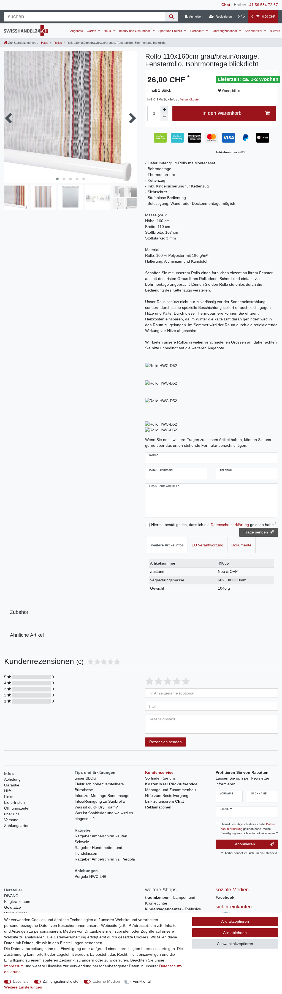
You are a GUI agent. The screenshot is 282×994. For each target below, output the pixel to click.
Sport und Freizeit (170, 30)
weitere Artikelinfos (167, 545)
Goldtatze (12, 907)
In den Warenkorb (222, 113)
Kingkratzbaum (17, 901)
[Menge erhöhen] (164, 109)
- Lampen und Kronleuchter (170, 900)
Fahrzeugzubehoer (225, 30)
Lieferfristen (14, 802)
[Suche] (171, 16)
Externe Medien (106, 981)
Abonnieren (245, 844)
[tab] (167, 545)
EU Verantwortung (207, 545)
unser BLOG (85, 778)
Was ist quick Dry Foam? (96, 807)
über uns (12, 814)
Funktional (141, 981)
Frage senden (255, 532)
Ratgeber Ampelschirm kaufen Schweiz (101, 839)
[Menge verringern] (164, 117)
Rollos (57, 42)
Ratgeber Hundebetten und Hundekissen (98, 850)
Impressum (14, 966)
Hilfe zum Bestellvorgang (166, 795)
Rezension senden (165, 742)
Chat (225, 4)
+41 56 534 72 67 (262, 4)
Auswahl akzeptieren (235, 943)
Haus (108, 30)
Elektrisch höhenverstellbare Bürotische (99, 787)
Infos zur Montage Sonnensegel (102, 795)
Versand (11, 820)
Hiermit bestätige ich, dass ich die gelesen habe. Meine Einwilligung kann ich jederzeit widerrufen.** (249, 829)
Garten (92, 30)
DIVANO (11, 896)
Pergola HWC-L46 (90, 876)
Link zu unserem (164, 801)
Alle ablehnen (235, 932)
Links (8, 796)
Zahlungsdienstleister (61, 981)
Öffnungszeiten (17, 808)
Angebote (76, 30)
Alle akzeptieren (235, 921)
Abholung (12, 779)
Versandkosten (190, 99)
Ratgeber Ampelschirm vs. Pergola (105, 859)
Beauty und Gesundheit (135, 30)
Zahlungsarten (16, 825)
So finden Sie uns (160, 778)
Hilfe (8, 791)
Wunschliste (230, 91)
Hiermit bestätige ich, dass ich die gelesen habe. (213, 524)
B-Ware (275, 30)
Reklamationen (158, 807)
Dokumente (241, 545)
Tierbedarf (197, 30)
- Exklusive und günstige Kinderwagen (173, 912)
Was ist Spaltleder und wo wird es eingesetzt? (104, 816)
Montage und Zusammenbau (170, 790)
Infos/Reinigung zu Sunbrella (100, 801)
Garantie (11, 785)
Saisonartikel (254, 30)
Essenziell (21, 981)
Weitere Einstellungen (23, 987)
